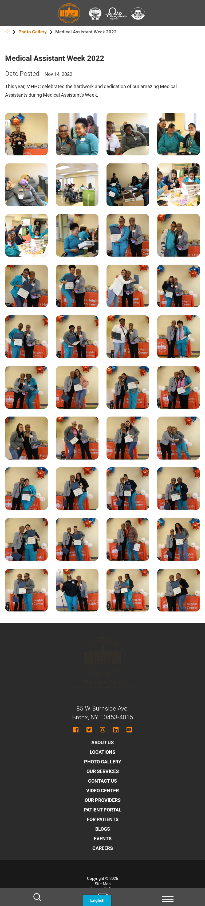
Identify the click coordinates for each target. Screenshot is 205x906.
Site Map (103, 883)
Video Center (102, 790)
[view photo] (26, 134)
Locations (102, 752)
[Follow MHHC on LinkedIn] (116, 729)
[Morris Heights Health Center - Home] (102, 694)
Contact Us (102, 781)
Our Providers (103, 800)
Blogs (102, 829)
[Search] (37, 897)
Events (103, 838)
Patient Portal (102, 810)
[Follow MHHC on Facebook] (75, 729)
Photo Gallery (32, 31)
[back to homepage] (7, 32)
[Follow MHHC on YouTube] (129, 729)
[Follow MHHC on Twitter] (89, 729)
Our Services (102, 771)
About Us (102, 742)
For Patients (103, 819)
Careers (102, 848)
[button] (167, 897)
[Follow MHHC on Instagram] (102, 729)
